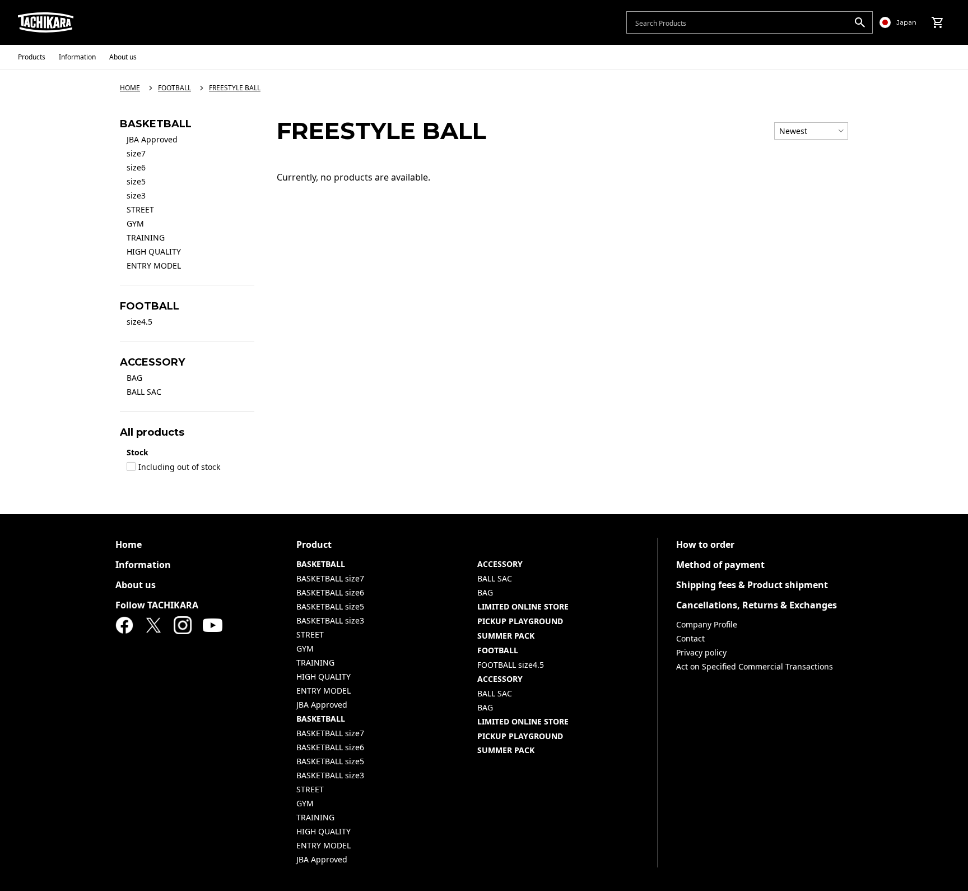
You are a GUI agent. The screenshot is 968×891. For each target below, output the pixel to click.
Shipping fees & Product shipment (752, 585)
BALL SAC (144, 391)
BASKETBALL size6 (330, 592)
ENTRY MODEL (154, 265)
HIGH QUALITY (154, 251)
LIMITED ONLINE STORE (523, 606)
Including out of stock (179, 467)
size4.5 (139, 321)
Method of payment (720, 564)
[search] (859, 22)
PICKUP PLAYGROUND (520, 621)
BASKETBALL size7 (330, 578)
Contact (690, 638)
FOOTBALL (497, 650)
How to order (705, 544)
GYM (135, 223)
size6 (136, 167)
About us (135, 585)
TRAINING (146, 237)
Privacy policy (701, 652)
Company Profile (706, 624)
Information (143, 564)
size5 (136, 181)
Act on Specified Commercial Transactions (754, 666)
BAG (134, 377)
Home (128, 544)
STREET (140, 209)
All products (152, 432)
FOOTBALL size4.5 (510, 664)
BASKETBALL (320, 563)
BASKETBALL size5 (330, 606)
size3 (136, 195)
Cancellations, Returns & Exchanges (756, 605)
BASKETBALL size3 (330, 620)
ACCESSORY (500, 563)
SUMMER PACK (505, 635)
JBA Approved (152, 139)
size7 (136, 153)
